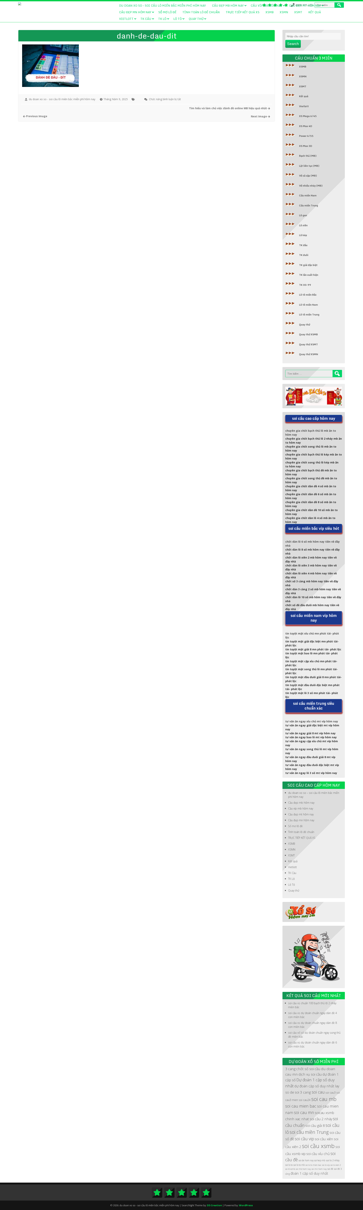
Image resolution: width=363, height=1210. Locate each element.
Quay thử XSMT (308, 344)
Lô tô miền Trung (309, 314)
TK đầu (303, 245)
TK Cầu (145, 18)
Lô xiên (303, 225)
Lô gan (303, 215)
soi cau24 (304, 1100)
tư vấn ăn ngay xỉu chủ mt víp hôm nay (311, 721)
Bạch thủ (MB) (307, 156)
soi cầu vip (304, 1139)
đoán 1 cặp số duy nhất (309, 1173)
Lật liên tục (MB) (309, 166)
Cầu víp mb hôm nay (266, 5)
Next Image (259, 116)
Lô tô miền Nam (308, 305)
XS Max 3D (305, 146)
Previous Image (36, 116)
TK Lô (162, 18)
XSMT (298, 12)
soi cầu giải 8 (315, 1125)
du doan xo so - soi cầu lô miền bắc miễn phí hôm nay (62, 99)
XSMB (269, 12)
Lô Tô (177, 18)
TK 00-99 (305, 285)
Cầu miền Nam (307, 195)
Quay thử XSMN (308, 354)
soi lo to (289, 1165)
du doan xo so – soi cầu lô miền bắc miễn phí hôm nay (162, 5)
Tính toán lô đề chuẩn (201, 12)
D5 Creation (214, 1205)
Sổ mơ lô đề (167, 12)
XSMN (284, 12)
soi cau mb (324, 1098)
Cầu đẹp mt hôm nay (305, 5)
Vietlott (126, 18)
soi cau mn (304, 1112)
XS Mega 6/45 (308, 116)
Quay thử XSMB (308, 334)
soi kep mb (319, 1160)
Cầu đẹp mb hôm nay (228, 5)
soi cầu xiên (324, 1138)
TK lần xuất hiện (308, 275)
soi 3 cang (303, 1092)
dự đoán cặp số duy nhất (314, 1086)
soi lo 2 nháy (333, 1160)
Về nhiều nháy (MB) (311, 186)
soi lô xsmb (290, 1169)
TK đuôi (303, 255)
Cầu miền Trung (308, 205)
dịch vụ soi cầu (310, 1074)
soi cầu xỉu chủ (318, 1153)
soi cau (318, 1092)
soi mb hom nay (303, 1169)
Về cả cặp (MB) (308, 176)
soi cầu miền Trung (309, 1132)
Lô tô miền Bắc (307, 295)
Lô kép (303, 235)
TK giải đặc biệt (308, 265)
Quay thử (196, 18)
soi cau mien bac (300, 1106)
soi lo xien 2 (335, 1165)
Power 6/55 (306, 136)
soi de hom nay (306, 1160)
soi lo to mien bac (313, 1165)
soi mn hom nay (319, 1169)
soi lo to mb (299, 1165)
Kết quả (314, 12)
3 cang (290, 1068)
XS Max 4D (305, 126)
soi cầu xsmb (318, 1146)
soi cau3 (330, 1092)
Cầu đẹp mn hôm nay (135, 12)
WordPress (246, 1205)
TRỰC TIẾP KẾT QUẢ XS (242, 12)
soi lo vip (326, 1165)
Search (293, 44)
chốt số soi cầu (308, 1068)
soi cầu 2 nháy (321, 1118)
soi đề (330, 1168)
